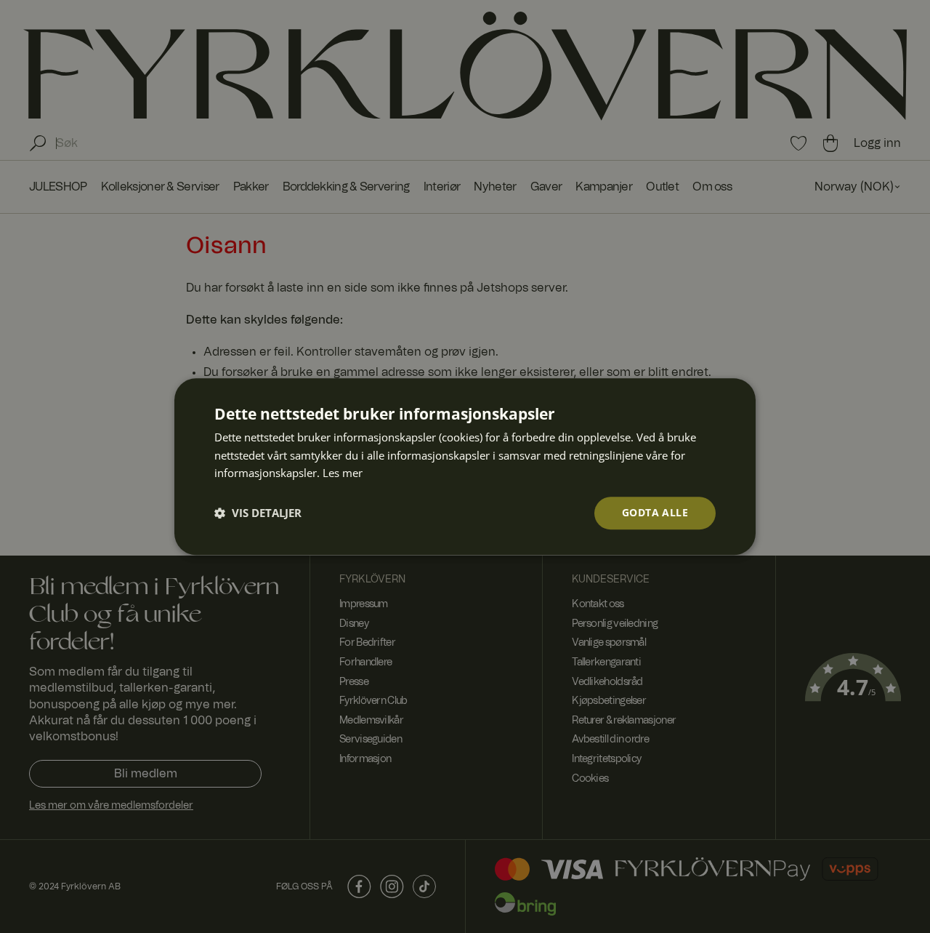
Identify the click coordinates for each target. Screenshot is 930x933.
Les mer (343, 473)
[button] (258, 513)
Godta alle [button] (655, 512)
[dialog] (465, 466)
